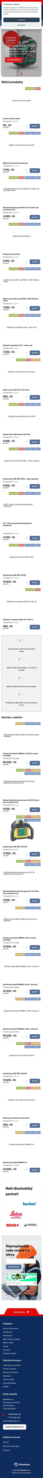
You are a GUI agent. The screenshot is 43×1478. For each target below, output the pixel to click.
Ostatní (5, 1346)
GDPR (8, 1294)
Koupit (35, 126)
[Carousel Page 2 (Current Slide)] (21, 73)
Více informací (13, 60)
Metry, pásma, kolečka (11, 1339)
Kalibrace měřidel (9, 1353)
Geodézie (6, 1350)
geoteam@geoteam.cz (11, 1421)
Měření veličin (8, 1343)
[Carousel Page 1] (19, 73)
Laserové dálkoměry (10, 1328)
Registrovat (13, 1267)
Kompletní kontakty (14, 1427)
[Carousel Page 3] (24, 73)
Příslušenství (7, 1336)
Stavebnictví (7, 1332)
